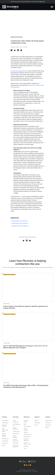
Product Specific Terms (27, 443)
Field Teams (15, 443)
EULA (25, 448)
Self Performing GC (16, 425)
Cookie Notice (27, 436)
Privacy (36, 425)
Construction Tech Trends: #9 (20, 223)
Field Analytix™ (5, 438)
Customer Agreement (26, 440)
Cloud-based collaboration (18, 71)
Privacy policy (19, 471)
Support (47, 427)
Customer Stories (26, 421)
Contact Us (48, 422)
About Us (37, 420)
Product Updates (26, 429)
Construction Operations (16, 446)
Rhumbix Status (27, 434)
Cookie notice (35, 471)
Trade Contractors (15, 421)
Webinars (26, 432)
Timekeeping (5, 422)
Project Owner (16, 431)
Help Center (48, 425)
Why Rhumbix (5, 420)
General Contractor (15, 428)
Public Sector (16, 433)
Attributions (37, 422)
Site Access (4, 443)
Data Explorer (5, 441)
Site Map (26, 446)
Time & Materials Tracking (4, 435)
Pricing (3, 445)
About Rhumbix (27, 426)
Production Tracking (4, 426)
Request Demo (48, 420)
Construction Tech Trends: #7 (20, 221)
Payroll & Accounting (15, 440)
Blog (25, 424)
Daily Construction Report (5, 430)
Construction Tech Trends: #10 (20, 226)
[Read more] (42, 1)
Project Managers (15, 437)
